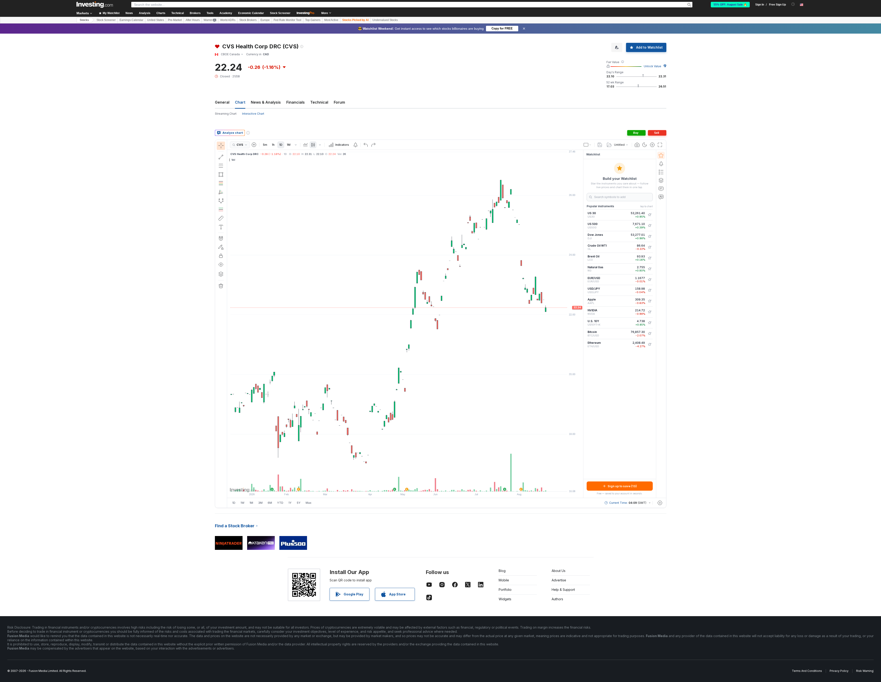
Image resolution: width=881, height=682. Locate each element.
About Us (558, 571)
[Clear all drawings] (221, 286)
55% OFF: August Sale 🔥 (730, 4)
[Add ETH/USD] (649, 344)
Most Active (331, 20)
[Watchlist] (661, 155)
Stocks (84, 20)
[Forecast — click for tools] (221, 209)
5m (265, 144)
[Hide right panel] (581, 324)
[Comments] (661, 188)
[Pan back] (405, 486)
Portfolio (505, 590)
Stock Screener (280, 13)
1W (242, 502)
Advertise (559, 580)
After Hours (193, 20)
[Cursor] (221, 146)
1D (280, 144)
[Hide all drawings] (221, 264)
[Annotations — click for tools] (221, 227)
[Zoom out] (393, 486)
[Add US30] (649, 215)
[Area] (305, 144)
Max (308, 502)
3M (260, 502)
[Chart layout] (587, 144)
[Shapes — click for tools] (221, 174)
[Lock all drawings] (221, 256)
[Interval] (296, 144)
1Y (290, 502)
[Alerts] (661, 163)
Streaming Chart (226, 113)
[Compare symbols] (254, 144)
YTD (280, 502)
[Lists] (661, 172)
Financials (295, 102)
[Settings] (659, 502)
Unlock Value (652, 66)
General (222, 102)
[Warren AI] (661, 197)
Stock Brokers (248, 20)
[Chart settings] (652, 144)
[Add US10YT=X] (649, 323)
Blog (502, 571)
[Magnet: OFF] (221, 238)
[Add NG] (649, 269)
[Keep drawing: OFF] (221, 247)
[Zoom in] (399, 486)
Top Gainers (312, 20)
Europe (265, 20)
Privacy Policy (839, 671)
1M (288, 144)
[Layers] (221, 274)
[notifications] (793, 4)
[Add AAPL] (649, 301)
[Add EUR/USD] (649, 280)
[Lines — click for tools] (221, 157)
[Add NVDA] (649, 312)
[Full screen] (659, 144)
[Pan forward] (411, 486)
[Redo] (373, 144)
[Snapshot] (637, 144)
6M (270, 502)
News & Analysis (266, 102)
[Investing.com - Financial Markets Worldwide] (94, 4)
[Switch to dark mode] (644, 144)
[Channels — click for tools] (221, 166)
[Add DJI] (649, 236)
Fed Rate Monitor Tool (287, 20)
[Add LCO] (649, 258)
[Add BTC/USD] (649, 333)
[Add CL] (649, 247)
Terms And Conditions (807, 671)
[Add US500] (649, 225)
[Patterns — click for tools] (221, 201)
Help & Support (563, 590)
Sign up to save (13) (622, 486)
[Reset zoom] (418, 486)
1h (273, 144)
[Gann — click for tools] (221, 192)
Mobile (504, 580)
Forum (339, 102)
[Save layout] (599, 144)
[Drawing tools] (228, 324)
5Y (299, 502)
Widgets (505, 599)
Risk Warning (864, 671)
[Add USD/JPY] (649, 290)
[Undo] (365, 144)
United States (155, 20)
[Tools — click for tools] (221, 218)
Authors (557, 599)
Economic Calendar (251, 13)
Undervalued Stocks (385, 20)
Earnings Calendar (131, 20)
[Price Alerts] (355, 144)
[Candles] (313, 144)
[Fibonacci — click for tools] (221, 183)
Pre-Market (175, 20)
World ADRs (227, 20)
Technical (319, 102)
